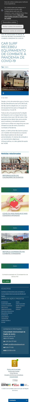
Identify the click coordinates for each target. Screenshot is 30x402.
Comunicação (11, 34)
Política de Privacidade (13, 369)
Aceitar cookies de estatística (12, 26)
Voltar (7, 281)
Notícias (20, 34)
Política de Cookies (13, 371)
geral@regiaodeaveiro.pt (16, 344)
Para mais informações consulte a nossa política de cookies (15, 16)
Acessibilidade (14, 377)
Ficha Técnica (14, 373)
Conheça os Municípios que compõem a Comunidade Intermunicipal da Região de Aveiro (13, 294)
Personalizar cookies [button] (9, 22)
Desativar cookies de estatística (13, 31)
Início (2, 34)
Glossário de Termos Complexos (13, 375)
